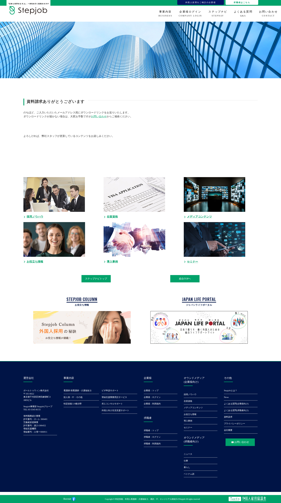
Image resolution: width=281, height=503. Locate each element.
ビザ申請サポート (110, 390)
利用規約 (156, 403)
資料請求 (228, 417)
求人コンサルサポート (112, 403)
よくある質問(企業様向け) (236, 403)
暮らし (187, 467)
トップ (155, 390)
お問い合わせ (268, 13)
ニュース (188, 454)
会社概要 (228, 430)
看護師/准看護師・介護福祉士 (78, 390)
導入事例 (188, 421)
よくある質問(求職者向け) (236, 410)
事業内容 (165, 13)
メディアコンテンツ (193, 407)
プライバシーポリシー (234, 423)
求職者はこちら (242, 2)
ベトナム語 (189, 474)
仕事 (186, 460)
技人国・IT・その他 (73, 397)
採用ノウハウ (190, 394)
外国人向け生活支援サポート (115, 410)
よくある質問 (243, 13)
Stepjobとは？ (230, 390)
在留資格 (188, 401)
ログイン (156, 397)
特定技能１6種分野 (73, 403)
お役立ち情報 (190, 414)
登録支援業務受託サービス (114, 397)
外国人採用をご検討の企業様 (200, 2)
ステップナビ (217, 13)
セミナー (188, 427)
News (226, 397)
